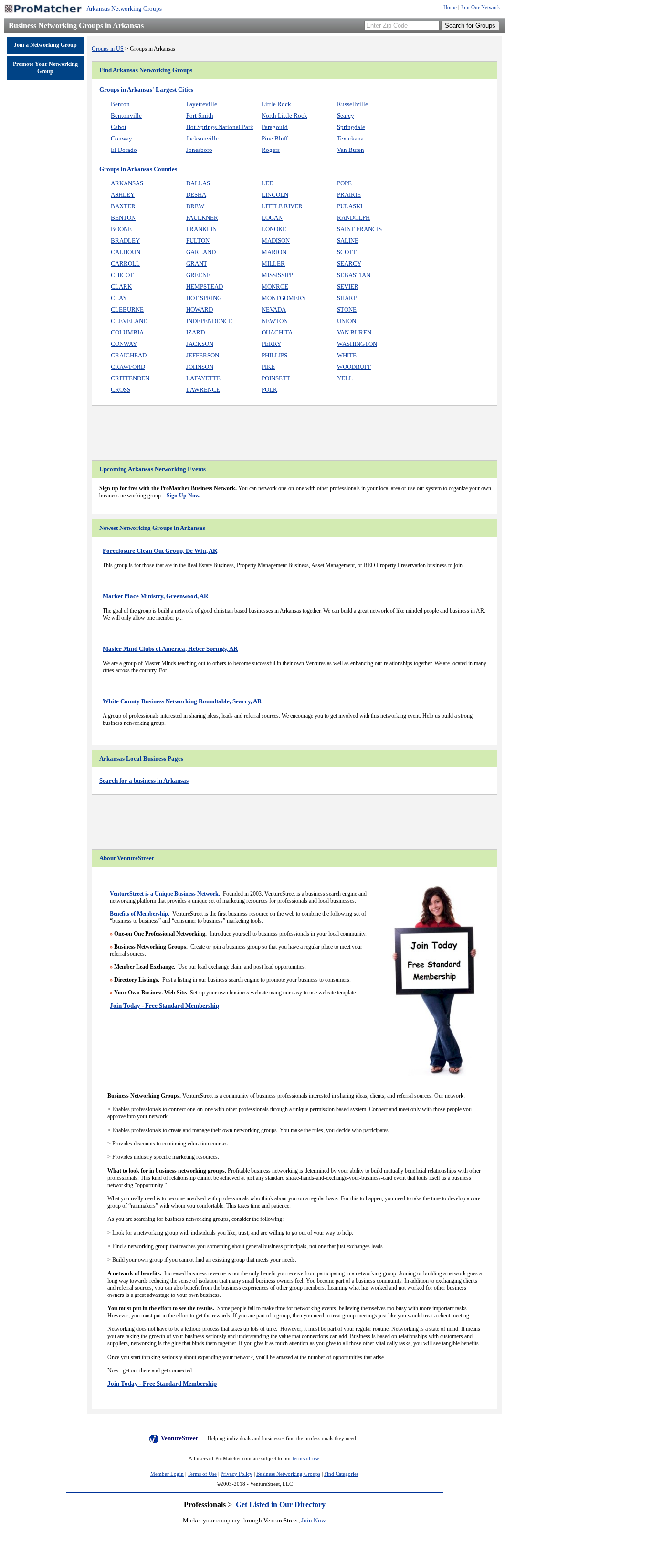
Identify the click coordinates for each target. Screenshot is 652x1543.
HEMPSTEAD (204, 286)
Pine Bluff (275, 138)
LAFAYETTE (203, 378)
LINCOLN (275, 194)
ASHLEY (123, 194)
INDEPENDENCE (209, 320)
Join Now (313, 1520)
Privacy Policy (236, 1474)
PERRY (271, 343)
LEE (267, 183)
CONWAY (124, 343)
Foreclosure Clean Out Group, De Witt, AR (160, 550)
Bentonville (126, 115)
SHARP (347, 298)
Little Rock (276, 104)
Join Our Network (480, 7)
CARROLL (125, 263)
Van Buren (350, 149)
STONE (347, 309)
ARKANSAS (127, 183)
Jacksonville (202, 138)
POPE (344, 183)
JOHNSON (199, 366)
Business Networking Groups (288, 1474)
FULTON (198, 240)
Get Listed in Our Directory (281, 1504)
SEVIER (347, 286)
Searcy (345, 115)
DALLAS (198, 183)
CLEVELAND (129, 320)
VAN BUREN (354, 332)
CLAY (119, 298)
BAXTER (123, 206)
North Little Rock (284, 115)
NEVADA (274, 309)
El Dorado (124, 149)
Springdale (351, 126)
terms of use (306, 1458)
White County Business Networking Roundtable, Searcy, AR (182, 701)
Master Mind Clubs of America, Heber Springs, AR (170, 648)
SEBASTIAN (353, 275)
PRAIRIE (349, 194)
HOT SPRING (203, 298)
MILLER (273, 263)
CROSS (120, 389)
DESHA (196, 194)
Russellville (352, 104)
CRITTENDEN (130, 378)
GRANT (196, 263)
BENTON (123, 217)
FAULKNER (202, 217)
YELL (345, 378)
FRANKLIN (201, 229)
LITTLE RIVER (282, 206)
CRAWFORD (128, 366)
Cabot (118, 126)
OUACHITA (277, 332)
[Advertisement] (45, 230)
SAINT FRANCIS (359, 229)
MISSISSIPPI (278, 275)
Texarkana (350, 138)
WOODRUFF (354, 366)
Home (450, 7)
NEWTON (275, 320)
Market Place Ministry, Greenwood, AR (155, 596)
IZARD (195, 332)
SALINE (347, 240)
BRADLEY (125, 240)
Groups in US (108, 48)
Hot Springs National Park (219, 126)
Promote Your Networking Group (45, 68)
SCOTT (347, 252)
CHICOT (122, 275)
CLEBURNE (127, 309)
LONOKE (274, 229)
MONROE (275, 286)
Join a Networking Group (45, 45)
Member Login (167, 1474)
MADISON (276, 240)
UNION (346, 320)
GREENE (198, 275)
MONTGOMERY (284, 298)
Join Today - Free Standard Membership (164, 1005)
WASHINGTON (357, 343)
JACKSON (199, 343)
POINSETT (276, 378)
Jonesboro (199, 149)
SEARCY (349, 263)
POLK (269, 389)
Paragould (275, 126)
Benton (120, 104)
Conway (121, 138)
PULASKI (349, 206)
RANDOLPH (353, 217)
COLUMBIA (127, 332)
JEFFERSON (202, 355)
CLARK (121, 286)
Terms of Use (202, 1474)
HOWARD (199, 309)
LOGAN (272, 217)
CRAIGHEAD (129, 355)
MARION (274, 252)
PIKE (268, 366)
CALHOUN (125, 252)
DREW (195, 206)
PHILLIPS (274, 355)
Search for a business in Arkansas (144, 780)
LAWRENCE (203, 389)
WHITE (347, 355)
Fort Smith (199, 115)
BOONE (121, 229)
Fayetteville (201, 104)
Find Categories (341, 1474)
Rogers (271, 149)
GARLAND (201, 252)
